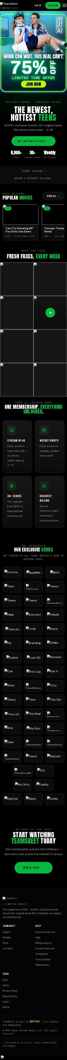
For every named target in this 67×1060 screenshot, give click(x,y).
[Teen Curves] (33, 700)
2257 (5, 980)
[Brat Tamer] (12, 728)
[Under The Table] (54, 799)
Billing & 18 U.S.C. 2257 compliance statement (30, 1044)
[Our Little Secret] (45, 771)
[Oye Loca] (12, 672)
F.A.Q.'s (6, 1001)
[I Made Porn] (54, 615)
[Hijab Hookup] (12, 615)
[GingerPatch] (54, 601)
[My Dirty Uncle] (22, 785)
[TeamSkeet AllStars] (12, 757)
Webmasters (42, 964)
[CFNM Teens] (54, 643)
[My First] (33, 728)
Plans (5, 942)
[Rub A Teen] (54, 672)
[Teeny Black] (12, 700)
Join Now (53, 5)
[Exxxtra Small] (12, 573)
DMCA (6, 1007)
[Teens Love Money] (33, 757)
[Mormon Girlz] (54, 658)
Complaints (41, 953)
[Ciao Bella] (12, 742)
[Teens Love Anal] (12, 601)
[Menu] (64, 5)
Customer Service (45, 932)
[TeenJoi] (12, 629)
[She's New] (12, 686)
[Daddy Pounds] (44, 785)
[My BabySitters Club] (12, 643)
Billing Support (43, 942)
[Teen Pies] (12, 587)
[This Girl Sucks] (54, 700)
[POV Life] (33, 672)
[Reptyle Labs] (54, 757)
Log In (37, 5)
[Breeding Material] (33, 643)
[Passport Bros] (54, 714)
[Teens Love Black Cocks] (33, 601)
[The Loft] (12, 714)
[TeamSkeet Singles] (33, 742)
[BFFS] (54, 573)
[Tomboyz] (54, 728)
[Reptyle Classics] (12, 799)
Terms (6, 985)
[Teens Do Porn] (54, 587)
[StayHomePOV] (23, 771)
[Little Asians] (33, 629)
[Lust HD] (33, 658)
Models (7, 937)
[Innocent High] (33, 615)
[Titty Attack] (54, 686)
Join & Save (33, 867)
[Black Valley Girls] (33, 799)
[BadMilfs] (33, 573)
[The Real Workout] (33, 714)
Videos (6, 932)
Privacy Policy (10, 990)
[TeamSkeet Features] (54, 742)
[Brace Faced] (54, 629)
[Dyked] (12, 658)
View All (53, 196)
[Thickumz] (33, 587)
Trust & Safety (43, 959)
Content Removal (44, 948)
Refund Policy (10, 996)
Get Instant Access (33, 141)
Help (37, 937)
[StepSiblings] (33, 686)
